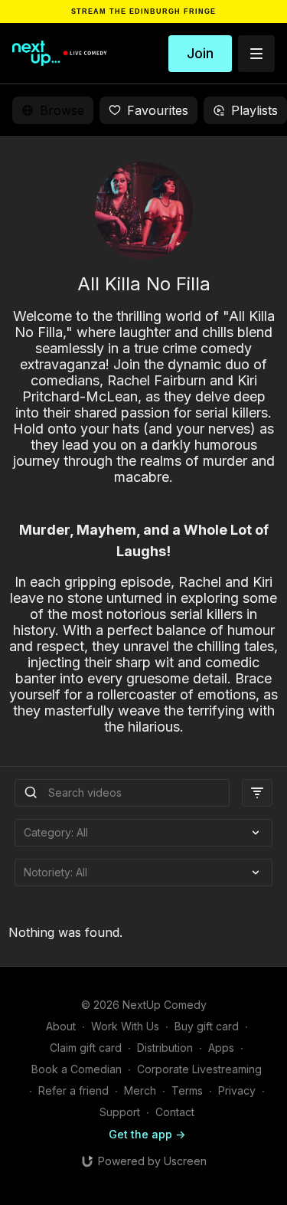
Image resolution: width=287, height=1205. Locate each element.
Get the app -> (147, 1134)
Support (119, 1111)
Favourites (157, 110)
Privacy (237, 1090)
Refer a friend (73, 1090)
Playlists (254, 110)
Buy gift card (206, 1026)
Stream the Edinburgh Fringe (143, 11)
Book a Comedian (76, 1069)
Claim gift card (86, 1047)
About (61, 1026)
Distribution (165, 1047)
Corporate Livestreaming (199, 1069)
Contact (174, 1111)
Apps (221, 1047)
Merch (140, 1090)
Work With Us (125, 1026)
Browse (62, 110)
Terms (187, 1090)
